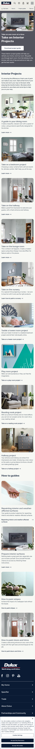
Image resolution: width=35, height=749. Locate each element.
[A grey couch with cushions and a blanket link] (17, 397)
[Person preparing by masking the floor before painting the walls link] (17, 539)
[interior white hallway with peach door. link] (17, 190)
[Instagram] (7, 675)
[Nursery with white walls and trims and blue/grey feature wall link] (17, 274)
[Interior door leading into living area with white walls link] (17, 625)
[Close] (33, 719)
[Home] (2, 8)
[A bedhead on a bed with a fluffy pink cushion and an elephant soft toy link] (17, 315)
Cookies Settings (17, 735)
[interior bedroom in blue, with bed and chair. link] (17, 149)
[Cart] (28, 3)
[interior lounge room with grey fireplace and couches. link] (17, 231)
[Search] (15, 3)
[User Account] (23, 3)
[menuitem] (5, 685)
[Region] (19, 3)
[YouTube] (18, 675)
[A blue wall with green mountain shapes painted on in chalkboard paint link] (17, 356)
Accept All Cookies (17, 745)
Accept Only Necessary (17, 740)
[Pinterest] (13, 675)
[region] (17, 733)
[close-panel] (32, 3)
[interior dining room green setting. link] (17, 106)
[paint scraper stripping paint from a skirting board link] (17, 493)
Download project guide (12, 48)
